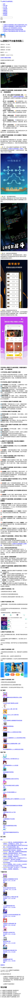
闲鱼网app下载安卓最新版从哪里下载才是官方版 (14, 31)
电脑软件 (5, 10)
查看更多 (3, 965)
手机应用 (5, 8)
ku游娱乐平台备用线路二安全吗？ (9, 992)
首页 (4, 4)
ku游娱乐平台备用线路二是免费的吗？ (10, 990)
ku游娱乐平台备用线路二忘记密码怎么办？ (11, 993)
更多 (2, 839)
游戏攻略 (5, 11)
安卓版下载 (3, 57)
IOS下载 (5, 7)
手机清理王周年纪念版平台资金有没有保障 (13, 29)
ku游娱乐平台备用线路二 (18, 96)
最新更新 (5, 13)
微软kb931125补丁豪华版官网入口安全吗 (12, 28)
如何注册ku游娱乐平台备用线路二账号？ (11, 996)
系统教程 (5, 15)
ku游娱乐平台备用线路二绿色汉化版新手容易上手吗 (15, 24)
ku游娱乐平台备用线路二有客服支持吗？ (11, 995)
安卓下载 (5, 5)
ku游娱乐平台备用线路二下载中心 (16, 148)
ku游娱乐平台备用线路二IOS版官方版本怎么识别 (14, 26)
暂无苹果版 (8, 57)
